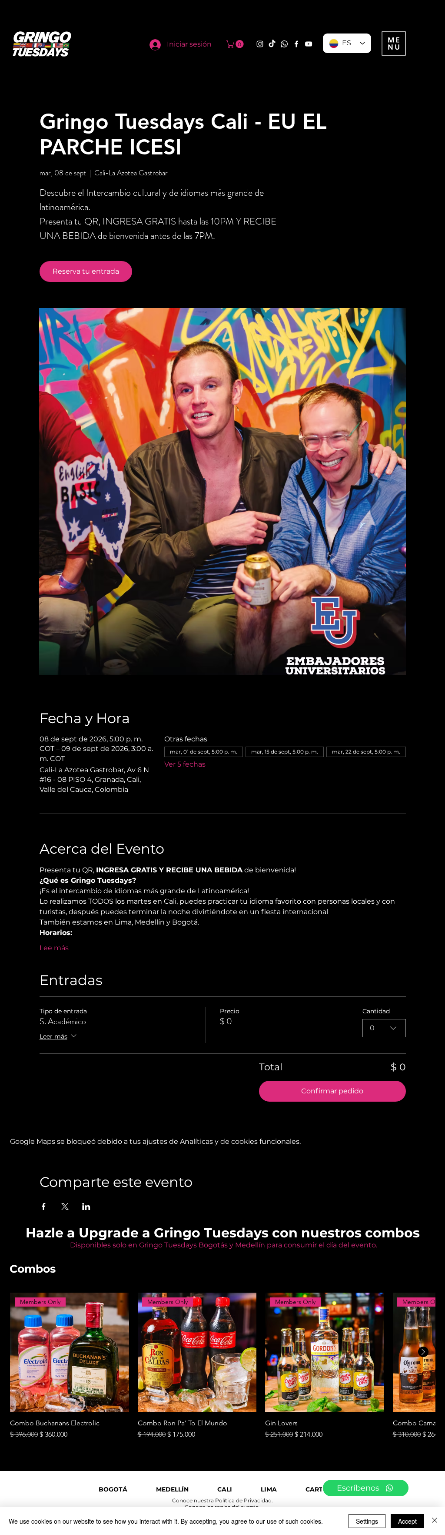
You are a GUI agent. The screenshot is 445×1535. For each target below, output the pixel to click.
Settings (367, 1521)
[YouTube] (308, 44)
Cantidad (376, 1011)
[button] (236, 44)
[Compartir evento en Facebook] (44, 1206)
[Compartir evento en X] (65, 1206)
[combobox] (384, 1028)
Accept (407, 1521)
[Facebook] (296, 44)
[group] (222, 1366)
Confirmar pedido (332, 1091)
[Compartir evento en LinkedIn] (86, 1206)
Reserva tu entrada (86, 271)
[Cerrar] (434, 1521)
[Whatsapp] (284, 44)
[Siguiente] (423, 1352)
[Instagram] (260, 44)
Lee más (54, 948)
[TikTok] (272, 44)
